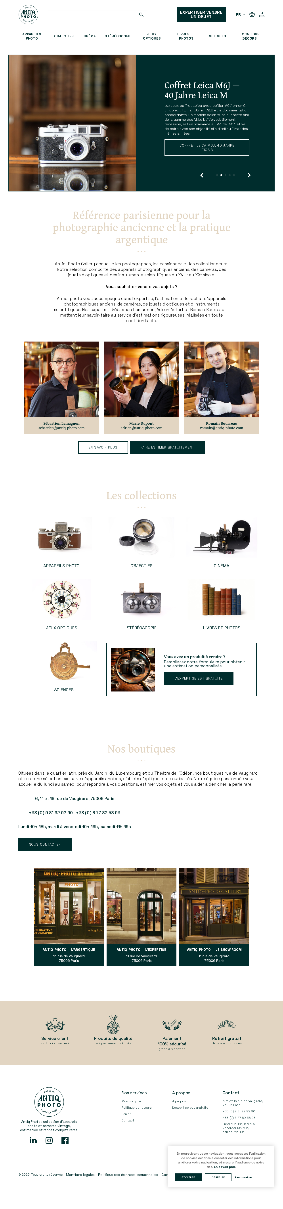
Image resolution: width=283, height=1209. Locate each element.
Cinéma (89, 36)
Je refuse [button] (218, 1177)
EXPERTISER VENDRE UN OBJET (201, 14)
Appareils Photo (31, 36)
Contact (128, 1120)
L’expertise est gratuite (198, 678)
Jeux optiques (152, 36)
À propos (179, 1101)
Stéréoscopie (118, 36)
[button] (201, 175)
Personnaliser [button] (244, 1177)
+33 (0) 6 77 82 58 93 (239, 1118)
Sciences (217, 36)
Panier (126, 1114)
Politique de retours (137, 1108)
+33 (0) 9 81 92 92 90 (239, 1111)
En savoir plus (189, 160)
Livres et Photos (186, 36)
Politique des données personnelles (128, 1174)
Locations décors (250, 36)
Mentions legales (80, 1174)
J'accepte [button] (188, 1177)
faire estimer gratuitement (167, 447)
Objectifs (64, 36)
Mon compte (131, 1101)
